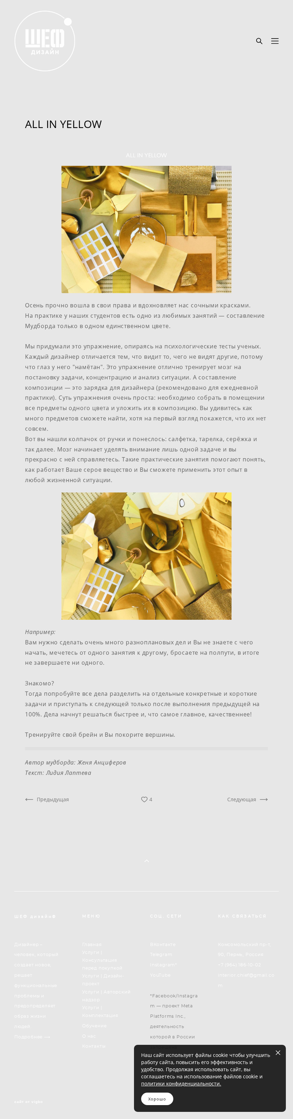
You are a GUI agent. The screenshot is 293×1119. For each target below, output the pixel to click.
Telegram (161, 954)
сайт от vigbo (28, 1102)
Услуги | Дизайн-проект (103, 980)
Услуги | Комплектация (100, 1012)
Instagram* (163, 965)
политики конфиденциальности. (181, 1083)
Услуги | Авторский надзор (106, 996)
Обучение (94, 1026)
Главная (92, 944)
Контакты (93, 1046)
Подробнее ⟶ (32, 1037)
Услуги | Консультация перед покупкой (102, 960)
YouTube (160, 975)
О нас (89, 1036)
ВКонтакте (162, 944)
